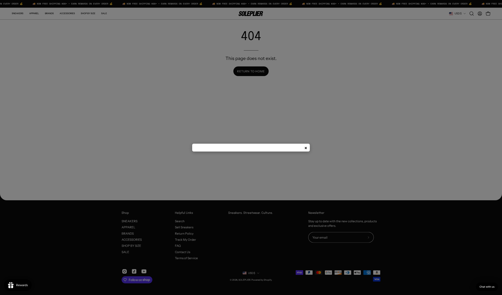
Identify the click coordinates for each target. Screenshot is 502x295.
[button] (487, 286)
